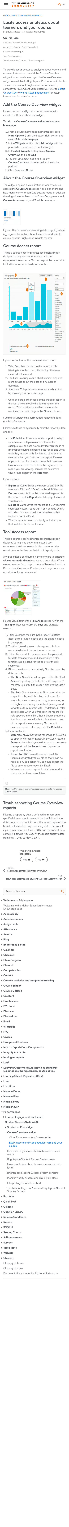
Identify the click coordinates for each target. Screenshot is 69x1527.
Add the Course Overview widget (19, 42)
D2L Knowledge (13, 32)
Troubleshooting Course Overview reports (23, 60)
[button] (59, 4)
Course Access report (13, 51)
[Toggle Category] (2, 900)
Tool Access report (12, 56)
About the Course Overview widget (20, 47)
